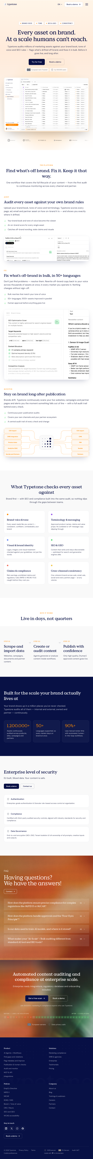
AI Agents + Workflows (12, 1053)
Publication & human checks (15, 1065)
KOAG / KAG (8, 1100)
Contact (9, 891)
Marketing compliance (57, 1053)
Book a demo (72, 4)
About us (52, 1088)
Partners (52, 1104)
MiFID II (6, 1092)
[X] (11, 1128)
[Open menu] (86, 4)
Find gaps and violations (13, 1057)
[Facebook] (23, 1128)
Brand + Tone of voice (12, 1104)
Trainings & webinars (57, 1096)
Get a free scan (35, 998)
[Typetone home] (10, 4)
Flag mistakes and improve (14, 1061)
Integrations (8, 1076)
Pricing (51, 1068)
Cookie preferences (10, 1153)
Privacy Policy (23, 1150)
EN (59, 4)
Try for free (37, 62)
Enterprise (53, 1061)
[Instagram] (17, 1128)
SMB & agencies (55, 1057)
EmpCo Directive (10, 1088)
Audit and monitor (11, 1068)
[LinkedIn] (6, 1128)
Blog (50, 1092)
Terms (33, 1150)
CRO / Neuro (9, 1108)
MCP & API (8, 1072)
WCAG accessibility (11, 1116)
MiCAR (6, 1096)
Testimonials (53, 1065)
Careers (52, 1100)
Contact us (27, 786)
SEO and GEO (9, 1112)
